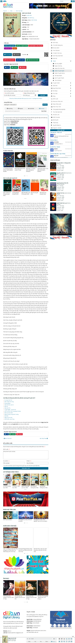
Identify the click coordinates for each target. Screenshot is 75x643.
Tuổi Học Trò (8, 48)
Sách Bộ (55, 58)
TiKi (8, 67)
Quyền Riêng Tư (57, 125)
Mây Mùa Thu (7, 408)
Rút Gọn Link (56, 114)
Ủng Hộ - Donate (57, 127)
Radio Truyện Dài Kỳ (60, 73)
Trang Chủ (5, 10)
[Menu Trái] (1, 1)
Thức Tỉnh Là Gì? (39, 519)
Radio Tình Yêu (58, 66)
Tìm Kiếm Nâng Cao (58, 45)
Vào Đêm (6, 416)
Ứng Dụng (55, 122)
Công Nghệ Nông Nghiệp (59, 109)
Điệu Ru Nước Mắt (8, 412)
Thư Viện (55, 93)
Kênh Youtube (56, 117)
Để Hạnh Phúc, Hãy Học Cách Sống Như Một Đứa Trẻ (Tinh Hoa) (11, 550)
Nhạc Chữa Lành (10, 60)
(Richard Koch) (64, 173)
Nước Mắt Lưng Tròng (9, 419)
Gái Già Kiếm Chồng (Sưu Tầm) (25, 486)
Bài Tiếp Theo (43, 438)
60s (29, 641)
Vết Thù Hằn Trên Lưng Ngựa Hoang (12, 411)
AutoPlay (10, 108)
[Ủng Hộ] (61, 37)
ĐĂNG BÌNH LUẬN (26, 468)
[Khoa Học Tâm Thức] (50, 8)
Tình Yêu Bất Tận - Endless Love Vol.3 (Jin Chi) (8, 596)
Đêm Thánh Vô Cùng (9, 401)
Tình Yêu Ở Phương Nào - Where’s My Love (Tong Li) (31, 596)
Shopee (23, 67)
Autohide (32, 108)
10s (35, 641)
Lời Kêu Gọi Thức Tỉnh (25, 519)
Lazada (15, 67)
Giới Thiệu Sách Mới (58, 55)
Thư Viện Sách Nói (57, 112)
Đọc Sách (8, 54)
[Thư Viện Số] (5, 1)
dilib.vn (9, 631)
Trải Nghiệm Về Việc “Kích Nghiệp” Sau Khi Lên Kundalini (11, 520)
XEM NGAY (42, 95)
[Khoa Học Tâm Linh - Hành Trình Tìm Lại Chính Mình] (61, 235)
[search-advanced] (64, 641)
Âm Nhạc (55, 90)
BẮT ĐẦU (45, 104)
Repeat (21, 108)
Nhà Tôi (6, 406)
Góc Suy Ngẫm (58, 63)
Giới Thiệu (55, 42)
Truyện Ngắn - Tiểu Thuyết (35, 45)
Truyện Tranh (56, 83)
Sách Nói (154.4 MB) (33, 60)
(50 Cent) (63, 163)
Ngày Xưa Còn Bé (8, 417)
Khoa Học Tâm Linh (58, 101)
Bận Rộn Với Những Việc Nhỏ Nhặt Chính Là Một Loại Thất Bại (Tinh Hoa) (42, 550)
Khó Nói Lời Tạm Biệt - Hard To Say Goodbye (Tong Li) (42, 596)
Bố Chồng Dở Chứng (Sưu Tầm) (16, 486)
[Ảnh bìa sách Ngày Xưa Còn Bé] (12, 36)
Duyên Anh (29, 15)
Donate (42, 108)
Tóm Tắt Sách (56, 50)
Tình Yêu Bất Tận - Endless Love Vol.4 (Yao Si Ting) (20, 596)
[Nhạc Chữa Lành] (15, 573)
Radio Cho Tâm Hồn (60, 68)
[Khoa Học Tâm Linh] (61, 33)
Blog (54, 96)
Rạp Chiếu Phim (57, 88)
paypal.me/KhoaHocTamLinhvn (38, 630)
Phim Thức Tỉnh (57, 106)
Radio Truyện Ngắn (19, 10)
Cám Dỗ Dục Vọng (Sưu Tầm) (44, 486)
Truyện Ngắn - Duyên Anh (10, 409)
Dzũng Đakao (7, 403)
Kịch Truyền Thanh (59, 78)
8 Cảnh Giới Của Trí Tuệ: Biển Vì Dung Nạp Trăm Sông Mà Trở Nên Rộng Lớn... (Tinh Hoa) (27, 550)
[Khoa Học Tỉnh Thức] (25, 86)
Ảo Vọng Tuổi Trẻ (8, 400)
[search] (71, 1)
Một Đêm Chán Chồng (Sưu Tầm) (34, 486)
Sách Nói (55, 85)
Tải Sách (17, 54)
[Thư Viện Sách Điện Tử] (61, 628)
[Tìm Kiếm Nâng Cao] (64, 641)
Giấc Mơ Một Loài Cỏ (9, 404)
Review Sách (56, 47)
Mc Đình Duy (31, 17)
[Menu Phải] (74, 1)
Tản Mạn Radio (58, 75)
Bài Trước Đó (8, 438)
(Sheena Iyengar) (63, 203)
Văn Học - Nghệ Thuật (21, 45)
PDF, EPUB (34, 20)
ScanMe (24, 54)
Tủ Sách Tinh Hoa (57, 53)
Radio (11, 10)
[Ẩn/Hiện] (73, 636)
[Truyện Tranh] (37, 573)
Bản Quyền (55, 120)
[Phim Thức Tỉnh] (25, 506)
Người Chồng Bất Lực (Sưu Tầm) (7, 486)
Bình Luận (21, 60)
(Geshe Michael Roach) (64, 193)
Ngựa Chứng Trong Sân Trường (11, 414)
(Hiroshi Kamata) (62, 183)
